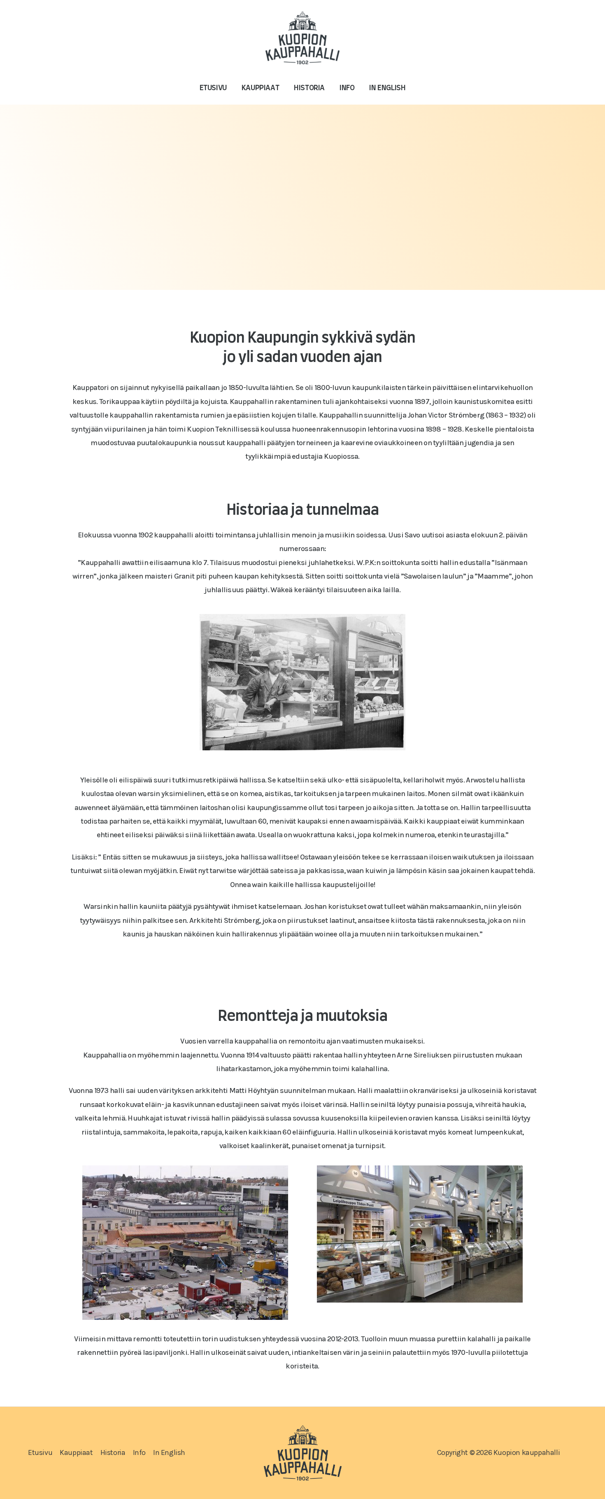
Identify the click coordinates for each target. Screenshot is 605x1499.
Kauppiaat (260, 88)
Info (347, 88)
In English (387, 88)
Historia (309, 88)
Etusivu (213, 88)
